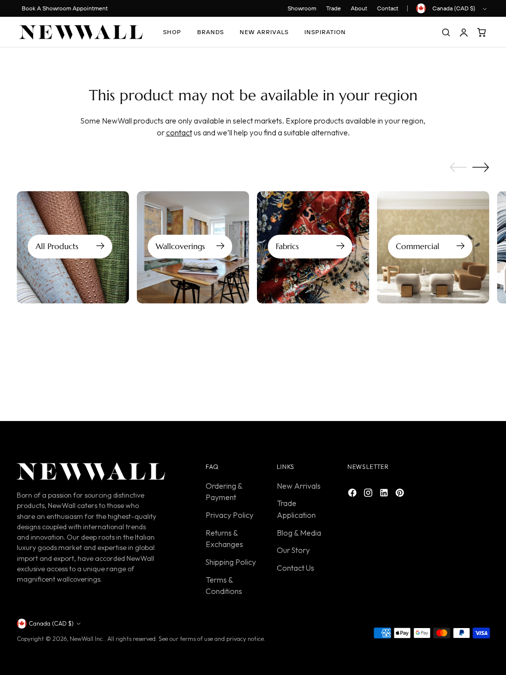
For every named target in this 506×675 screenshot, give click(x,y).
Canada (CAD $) (453, 8)
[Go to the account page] (463, 32)
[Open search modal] (445, 32)
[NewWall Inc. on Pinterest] (401, 494)
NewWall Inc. (87, 638)
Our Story (293, 550)
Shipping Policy (231, 562)
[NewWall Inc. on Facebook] (353, 494)
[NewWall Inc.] (81, 32)
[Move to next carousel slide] (480, 167)
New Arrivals (299, 486)
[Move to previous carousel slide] (458, 167)
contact (179, 132)
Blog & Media (299, 533)
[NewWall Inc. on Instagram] (369, 494)
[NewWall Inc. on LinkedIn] (385, 494)
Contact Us (295, 568)
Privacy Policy (229, 515)
